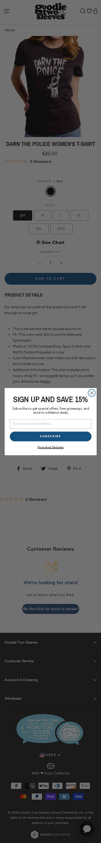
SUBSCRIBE (50, 436)
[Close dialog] (91, 392)
